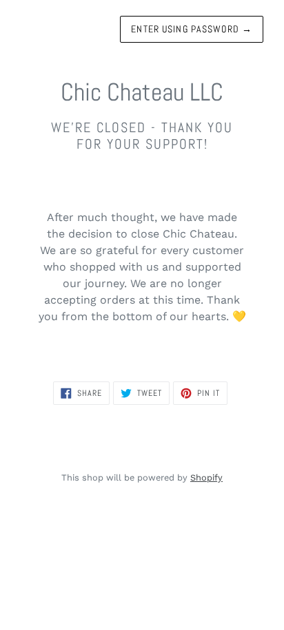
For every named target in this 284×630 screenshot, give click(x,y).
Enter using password (191, 29)
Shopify (206, 477)
